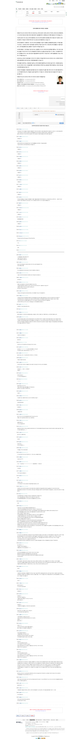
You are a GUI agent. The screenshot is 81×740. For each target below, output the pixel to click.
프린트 (30, 108)
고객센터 (40, 7)
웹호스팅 (29, 7)
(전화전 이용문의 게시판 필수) (30, 726)
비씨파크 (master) (62, 101)
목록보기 (18, 108)
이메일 (35, 108)
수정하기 (22, 715)
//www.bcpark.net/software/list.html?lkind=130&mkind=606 (35, 85)
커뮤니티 (18, 7)
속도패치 (24, 7)
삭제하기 (27, 715)
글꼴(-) (26, 108)
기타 (27, 15)
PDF (38, 108)
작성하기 (32, 715)
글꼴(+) (22, 108)
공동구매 (34, 7)
